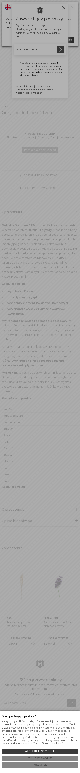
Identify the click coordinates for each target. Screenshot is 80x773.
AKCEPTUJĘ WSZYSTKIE (40, 751)
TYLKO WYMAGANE (40, 758)
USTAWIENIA (40, 765)
